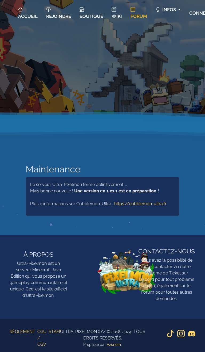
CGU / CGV (41, 338)
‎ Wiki (117, 13)
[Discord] (191, 334)
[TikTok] (170, 334)
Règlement (22, 331)
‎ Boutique (91, 13)
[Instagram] (181, 334)
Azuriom (114, 344)
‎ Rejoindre (58, 13)
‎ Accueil (28, 13)
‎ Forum (139, 13)
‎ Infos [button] (168, 9)
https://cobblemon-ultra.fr (140, 203)
